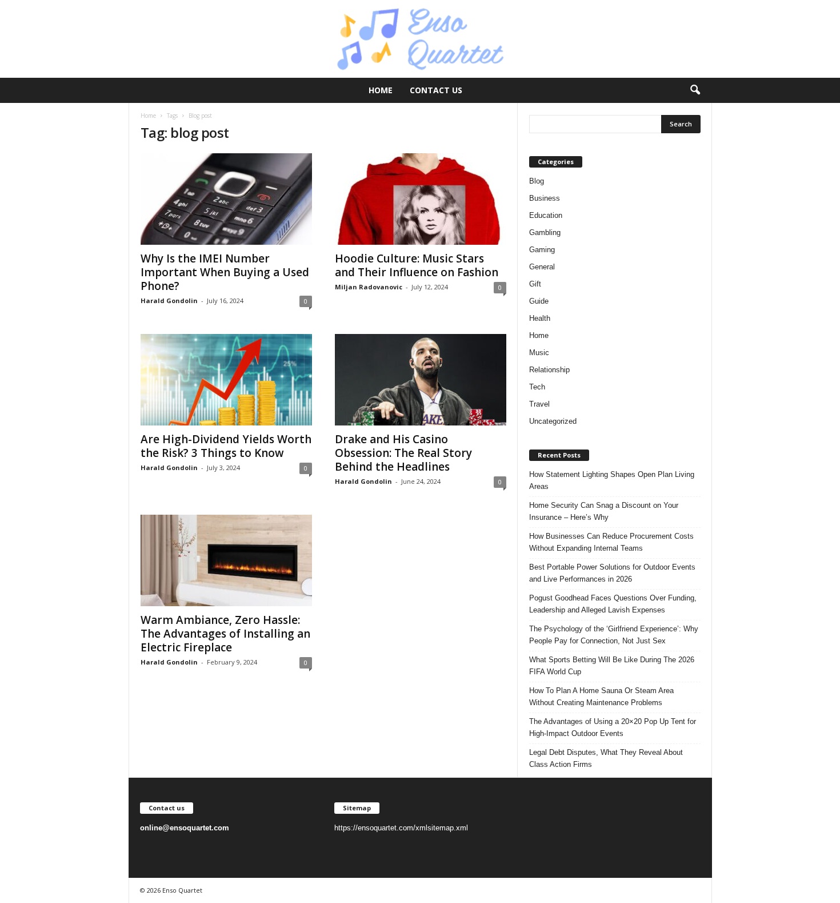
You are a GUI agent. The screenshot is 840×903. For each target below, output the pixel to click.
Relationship (549, 369)
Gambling (545, 232)
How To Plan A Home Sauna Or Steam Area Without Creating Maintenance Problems (601, 696)
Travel (539, 404)
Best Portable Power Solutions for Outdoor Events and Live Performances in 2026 (612, 573)
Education (545, 215)
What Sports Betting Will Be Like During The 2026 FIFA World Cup (611, 665)
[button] (694, 90)
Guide (539, 301)
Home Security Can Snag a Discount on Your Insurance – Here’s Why (603, 511)
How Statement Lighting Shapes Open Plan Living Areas (611, 480)
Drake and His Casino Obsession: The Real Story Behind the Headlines (403, 453)
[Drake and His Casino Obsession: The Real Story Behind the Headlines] (420, 379)
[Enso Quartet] (420, 39)
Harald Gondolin (169, 300)
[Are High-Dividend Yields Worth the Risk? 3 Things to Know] (226, 379)
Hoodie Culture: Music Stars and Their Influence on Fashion (416, 265)
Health (539, 318)
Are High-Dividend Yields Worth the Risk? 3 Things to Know (226, 446)
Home (381, 90)
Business (544, 198)
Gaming (542, 249)
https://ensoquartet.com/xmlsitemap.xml (401, 828)
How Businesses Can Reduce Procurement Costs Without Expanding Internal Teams (611, 542)
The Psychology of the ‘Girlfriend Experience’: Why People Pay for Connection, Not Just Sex (613, 634)
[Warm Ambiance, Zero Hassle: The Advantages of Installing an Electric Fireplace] (226, 560)
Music (539, 352)
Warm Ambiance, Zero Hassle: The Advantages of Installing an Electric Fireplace (225, 633)
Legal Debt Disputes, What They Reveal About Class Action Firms (606, 758)
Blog (536, 181)
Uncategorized (553, 421)
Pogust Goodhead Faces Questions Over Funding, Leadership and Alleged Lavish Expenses (613, 604)
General (542, 266)
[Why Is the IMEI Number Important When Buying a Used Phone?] (226, 199)
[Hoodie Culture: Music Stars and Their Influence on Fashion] (420, 199)
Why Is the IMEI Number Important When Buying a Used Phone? (225, 272)
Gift (535, 284)
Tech (537, 387)
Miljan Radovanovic (368, 287)
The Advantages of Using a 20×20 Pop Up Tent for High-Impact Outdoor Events (612, 727)
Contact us (436, 90)
